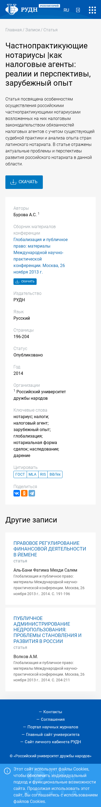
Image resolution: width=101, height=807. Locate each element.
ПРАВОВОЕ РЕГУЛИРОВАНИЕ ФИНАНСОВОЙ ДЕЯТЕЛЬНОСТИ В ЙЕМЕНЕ (49, 549)
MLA (32, 474)
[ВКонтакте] (16, 493)
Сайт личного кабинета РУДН (53, 741)
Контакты (52, 711)
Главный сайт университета (52, 734)
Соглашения (53, 719)
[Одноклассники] (24, 493)
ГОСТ (20, 474)
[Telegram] (32, 493)
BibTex (55, 474)
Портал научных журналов (52, 727)
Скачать (27, 181)
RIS (43, 474)
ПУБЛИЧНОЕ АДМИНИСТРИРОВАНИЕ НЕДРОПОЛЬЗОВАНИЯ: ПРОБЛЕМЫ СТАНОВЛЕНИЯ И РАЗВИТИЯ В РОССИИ (47, 630)
